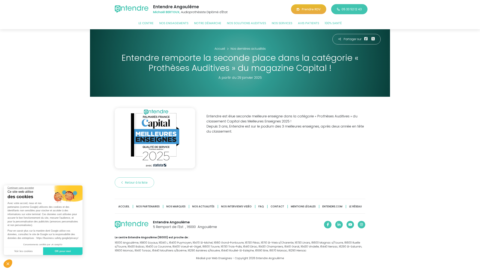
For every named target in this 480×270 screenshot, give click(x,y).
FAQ (261, 206)
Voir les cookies (23, 251)
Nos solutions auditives (246, 23)
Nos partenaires (148, 206)
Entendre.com (332, 206)
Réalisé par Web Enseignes (214, 258)
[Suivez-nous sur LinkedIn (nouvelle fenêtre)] (339, 224)
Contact (277, 206)
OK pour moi (63, 251)
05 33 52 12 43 (352, 9)
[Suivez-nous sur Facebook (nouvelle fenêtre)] (328, 224)
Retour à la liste (136, 182)
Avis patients (308, 23)
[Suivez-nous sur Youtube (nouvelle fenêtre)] (350, 224)
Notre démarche (207, 23)
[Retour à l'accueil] (131, 9)
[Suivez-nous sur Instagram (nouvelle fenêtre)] (361, 224)
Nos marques (175, 206)
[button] (7, 263)
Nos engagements (173, 23)
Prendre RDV (311, 9)
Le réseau (355, 206)
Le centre (146, 23)
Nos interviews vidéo (236, 206)
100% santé (333, 23)
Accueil (123, 206)
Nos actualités (203, 206)
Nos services (282, 23)
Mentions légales (303, 206)
